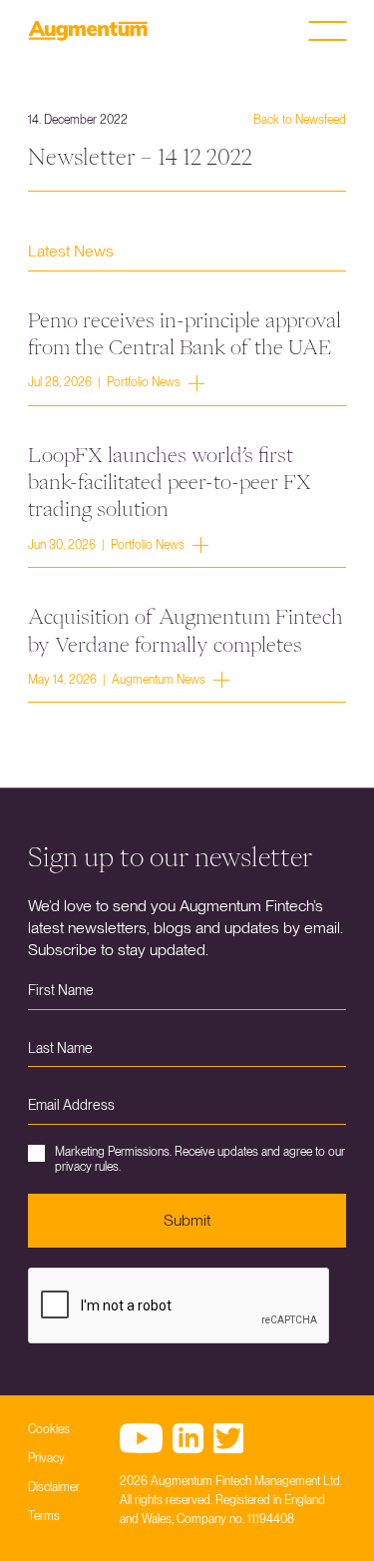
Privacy (46, 1458)
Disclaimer (54, 1487)
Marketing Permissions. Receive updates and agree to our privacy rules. (200, 1159)
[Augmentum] (88, 31)
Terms (44, 1516)
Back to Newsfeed (299, 120)
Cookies (49, 1429)
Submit (187, 1220)
